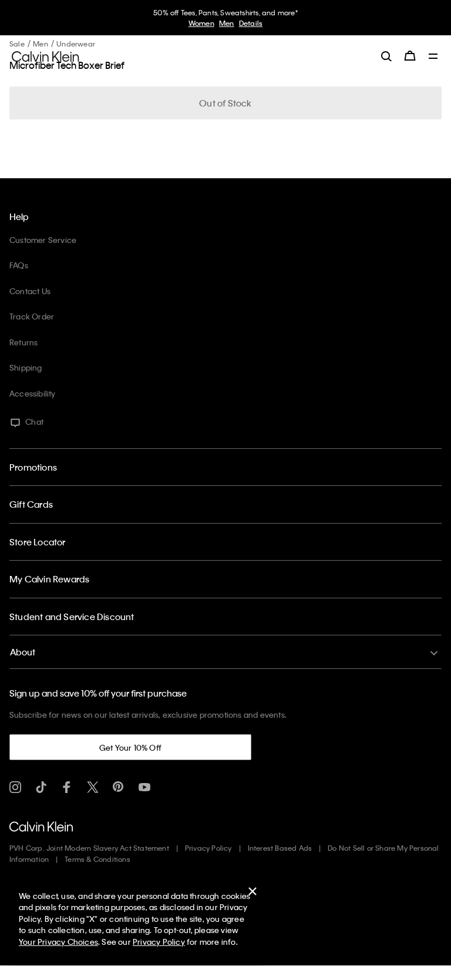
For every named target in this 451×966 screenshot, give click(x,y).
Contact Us (30, 291)
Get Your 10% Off (130, 747)
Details (250, 23)
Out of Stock (225, 103)
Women (201, 23)
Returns (23, 342)
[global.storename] (45, 55)
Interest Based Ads (280, 847)
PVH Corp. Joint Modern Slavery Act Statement (89, 847)
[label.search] (386, 56)
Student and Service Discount (71, 616)
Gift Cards (31, 504)
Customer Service (42, 240)
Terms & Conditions (97, 859)
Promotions (33, 467)
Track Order (31, 316)
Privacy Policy (208, 847)
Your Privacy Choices (58, 942)
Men (226, 23)
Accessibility (32, 393)
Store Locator (37, 542)
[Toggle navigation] (433, 57)
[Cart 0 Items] (410, 56)
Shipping (25, 367)
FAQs (18, 265)
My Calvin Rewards (49, 579)
